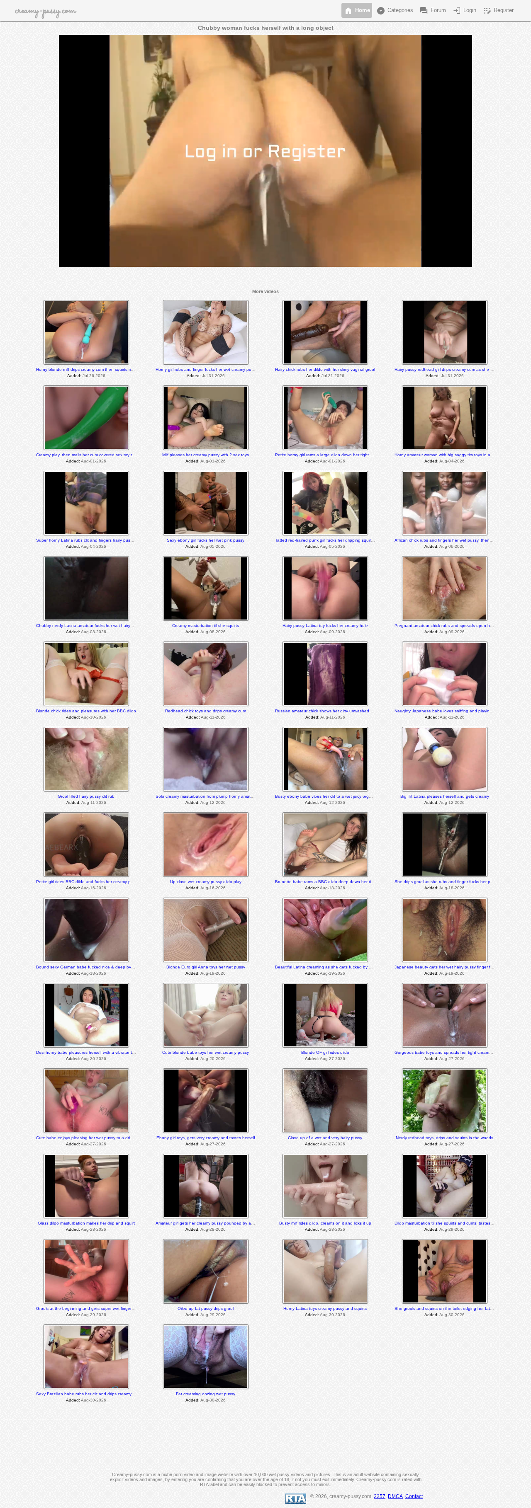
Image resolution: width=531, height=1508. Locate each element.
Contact (414, 1496)
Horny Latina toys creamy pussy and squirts (325, 1308)
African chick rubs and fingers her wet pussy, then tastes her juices (458, 540)
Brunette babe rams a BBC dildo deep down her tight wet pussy (336, 881)
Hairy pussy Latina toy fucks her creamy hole (325, 625)
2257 (379, 1496)
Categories (394, 11)
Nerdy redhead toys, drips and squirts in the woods (444, 1137)
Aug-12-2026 (213, 802)
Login (464, 11)
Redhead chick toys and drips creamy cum (205, 711)
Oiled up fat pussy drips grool (206, 1308)
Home (356, 11)
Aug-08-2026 (93, 631)
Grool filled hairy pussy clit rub (86, 796)
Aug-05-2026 (213, 546)
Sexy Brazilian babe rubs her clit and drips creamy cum (88, 1394)
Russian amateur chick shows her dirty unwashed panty (328, 711)
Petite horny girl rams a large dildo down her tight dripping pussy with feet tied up (352, 455)
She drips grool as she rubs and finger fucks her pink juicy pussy (456, 881)
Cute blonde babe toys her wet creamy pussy (205, 1052)
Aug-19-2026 (213, 973)
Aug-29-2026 (452, 1229)
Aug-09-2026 (332, 631)
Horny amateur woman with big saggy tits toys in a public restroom (458, 455)
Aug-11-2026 (213, 717)
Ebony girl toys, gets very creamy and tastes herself (205, 1137)
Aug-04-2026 (452, 461)
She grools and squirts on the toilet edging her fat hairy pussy (454, 1308)
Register (498, 11)
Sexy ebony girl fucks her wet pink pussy (205, 540)
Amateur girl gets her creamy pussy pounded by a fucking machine (219, 1223)
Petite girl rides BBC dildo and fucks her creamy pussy (87, 881)
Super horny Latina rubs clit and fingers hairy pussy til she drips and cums (106, 540)
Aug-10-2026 (93, 717)
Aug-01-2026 (93, 461)
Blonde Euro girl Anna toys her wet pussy (205, 967)
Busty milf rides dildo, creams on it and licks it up (325, 1223)
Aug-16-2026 (93, 888)
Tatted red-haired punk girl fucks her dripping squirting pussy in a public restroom (352, 540)
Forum (432, 11)
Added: (74, 375)
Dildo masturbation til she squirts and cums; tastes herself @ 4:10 (457, 1223)
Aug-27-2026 (332, 1058)
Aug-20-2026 (93, 1058)
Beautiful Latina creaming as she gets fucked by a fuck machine (336, 967)
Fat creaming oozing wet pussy (205, 1394)
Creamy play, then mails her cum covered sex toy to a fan (91, 455)
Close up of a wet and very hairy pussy (325, 1137)
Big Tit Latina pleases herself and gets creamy (444, 796)
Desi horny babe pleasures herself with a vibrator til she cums (94, 1052)
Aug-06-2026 (452, 546)
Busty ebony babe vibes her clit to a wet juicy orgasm (326, 796)
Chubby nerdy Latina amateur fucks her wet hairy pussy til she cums (101, 625)
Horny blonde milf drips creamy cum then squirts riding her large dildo (102, 369)
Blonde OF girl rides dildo (325, 1052)
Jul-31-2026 (213, 375)
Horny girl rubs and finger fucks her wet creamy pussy (207, 369)
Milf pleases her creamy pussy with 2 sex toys (205, 455)
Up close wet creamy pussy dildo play (205, 881)
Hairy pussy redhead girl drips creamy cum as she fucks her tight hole (461, 369)
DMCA (395, 1496)
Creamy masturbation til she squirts (205, 625)
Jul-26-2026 (94, 375)
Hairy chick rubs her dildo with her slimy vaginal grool (325, 369)
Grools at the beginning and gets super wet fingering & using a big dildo (105, 1308)
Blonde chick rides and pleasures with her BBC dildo (86, 711)
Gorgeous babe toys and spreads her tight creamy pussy (449, 1052)
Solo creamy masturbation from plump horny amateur (206, 796)
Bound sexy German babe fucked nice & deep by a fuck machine (98, 967)
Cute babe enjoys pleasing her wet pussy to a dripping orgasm (96, 1137)
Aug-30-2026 (332, 1314)
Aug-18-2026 (332, 888)
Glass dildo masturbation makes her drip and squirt (86, 1223)
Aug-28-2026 (93, 1229)
